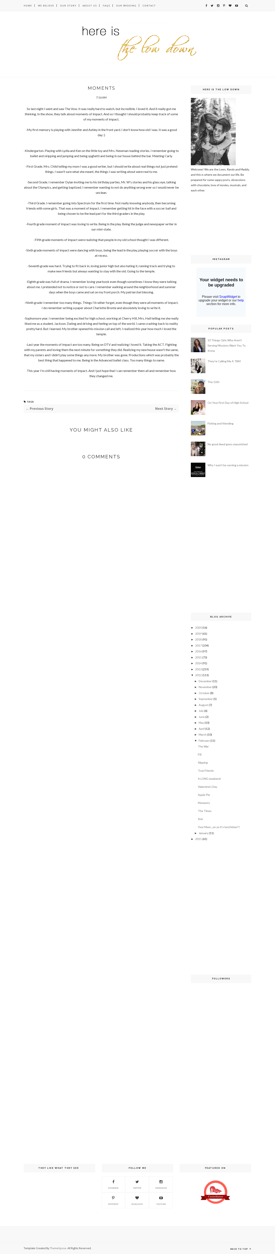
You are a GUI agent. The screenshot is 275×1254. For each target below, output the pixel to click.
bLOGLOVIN (137, 1204)
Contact (149, 5)
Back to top (239, 1248)
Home (28, 5)
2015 (198, 657)
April (202, 728)
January (203, 833)
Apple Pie (204, 794)
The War (203, 746)
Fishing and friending (221, 423)
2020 (198, 627)
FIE (200, 754)
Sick (200, 819)
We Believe (46, 5)
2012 (198, 675)
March (203, 734)
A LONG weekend (209, 778)
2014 (198, 663)
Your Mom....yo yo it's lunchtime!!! (219, 827)
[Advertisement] (203, 223)
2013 (198, 669)
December (205, 681)
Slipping (203, 762)
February (204, 740)
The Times (205, 811)
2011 (198, 839)
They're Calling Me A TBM (224, 361)
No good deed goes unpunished (228, 444)
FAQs (106, 5)
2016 (198, 651)
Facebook (113, 1188)
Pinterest (113, 1204)
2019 (198, 633)
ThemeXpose (58, 1248)
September (206, 699)
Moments (204, 803)
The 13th (213, 382)
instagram (161, 1188)
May (201, 722)
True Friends (206, 770)
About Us (90, 5)
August (203, 705)
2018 (198, 639)
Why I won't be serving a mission (228, 465)
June (202, 716)
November (205, 687)
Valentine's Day (207, 786)
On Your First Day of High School (228, 402)
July (201, 710)
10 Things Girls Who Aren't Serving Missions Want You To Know (227, 345)
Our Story (68, 5)
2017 (198, 645)
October (204, 693)
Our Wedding (126, 5)
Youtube (161, 1204)
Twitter (137, 1188)
